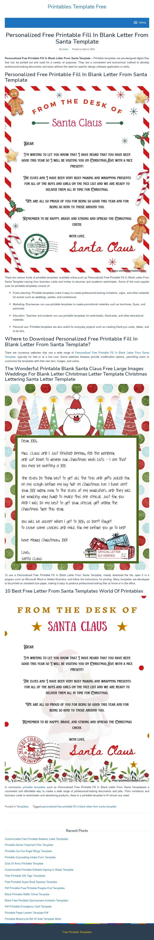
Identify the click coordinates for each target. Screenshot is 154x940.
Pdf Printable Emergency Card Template (28, 906)
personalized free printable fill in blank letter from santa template (79, 806)
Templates (23, 806)
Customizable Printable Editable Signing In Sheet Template (39, 869)
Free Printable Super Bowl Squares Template (31, 882)
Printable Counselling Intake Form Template (30, 857)
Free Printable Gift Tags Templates (25, 875)
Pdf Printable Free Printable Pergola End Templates (35, 888)
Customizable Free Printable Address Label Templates (36, 839)
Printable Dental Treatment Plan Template (29, 845)
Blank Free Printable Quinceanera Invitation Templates (36, 900)
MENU (142, 23)
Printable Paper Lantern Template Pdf (26, 912)
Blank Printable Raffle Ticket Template (27, 894)
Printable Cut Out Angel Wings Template (28, 851)
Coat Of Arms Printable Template (24, 863)
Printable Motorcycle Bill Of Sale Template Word (33, 919)
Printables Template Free (77, 6)
